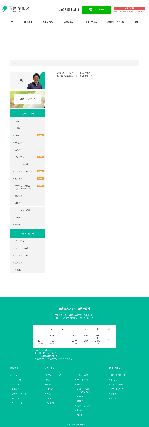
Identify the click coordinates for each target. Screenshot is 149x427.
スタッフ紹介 (48, 22)
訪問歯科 (18, 217)
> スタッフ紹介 (16, 380)
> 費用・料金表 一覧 (117, 375)
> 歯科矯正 (79, 384)
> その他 (112, 398)
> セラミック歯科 (82, 375)
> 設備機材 (14, 389)
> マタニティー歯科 (82, 406)
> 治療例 (78, 415)
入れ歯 (18, 150)
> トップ (13, 375)
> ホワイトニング (82, 380)
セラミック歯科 (21, 164)
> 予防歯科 (49, 389)
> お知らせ (14, 398)
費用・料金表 (91, 22)
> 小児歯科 (49, 394)
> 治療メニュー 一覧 (53, 375)
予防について (28, 135)
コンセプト (28, 22)
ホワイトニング (28, 171)
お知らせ (138, 22)
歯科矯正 (28, 179)
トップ (10, 22)
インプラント (28, 157)
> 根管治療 (79, 396)
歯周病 (18, 128)
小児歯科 (18, 143)
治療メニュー (69, 22)
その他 (18, 270)
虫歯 (17, 121)
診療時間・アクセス (115, 22)
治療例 (18, 225)
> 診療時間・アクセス (19, 394)
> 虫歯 (47, 380)
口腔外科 (18, 203)
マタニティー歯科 (22, 210)
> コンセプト (15, 384)
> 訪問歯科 (79, 410)
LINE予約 (99, 9)
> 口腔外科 (79, 401)
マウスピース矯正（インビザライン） (28, 187)
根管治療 (18, 196)
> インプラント (51, 403)
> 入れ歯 (48, 398)
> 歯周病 (48, 384)
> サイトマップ (16, 403)
